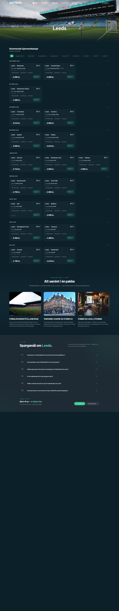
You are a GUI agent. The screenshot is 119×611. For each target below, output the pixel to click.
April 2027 (96, 56)
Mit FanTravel (95, 3)
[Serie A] (55, 3)
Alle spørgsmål (92, 403)
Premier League (59, 22)
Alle (11, 56)
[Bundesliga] (65, 3)
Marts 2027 (87, 56)
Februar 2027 (76, 56)
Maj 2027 (105, 56)
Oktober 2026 (31, 56)
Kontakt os (81, 403)
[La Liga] (45, 3)
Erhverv (106, 3)
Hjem (53, 22)
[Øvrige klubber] (75, 3)
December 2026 (54, 56)
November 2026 (43, 56)
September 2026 (20, 56)
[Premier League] (36, 3)
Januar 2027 (65, 56)
